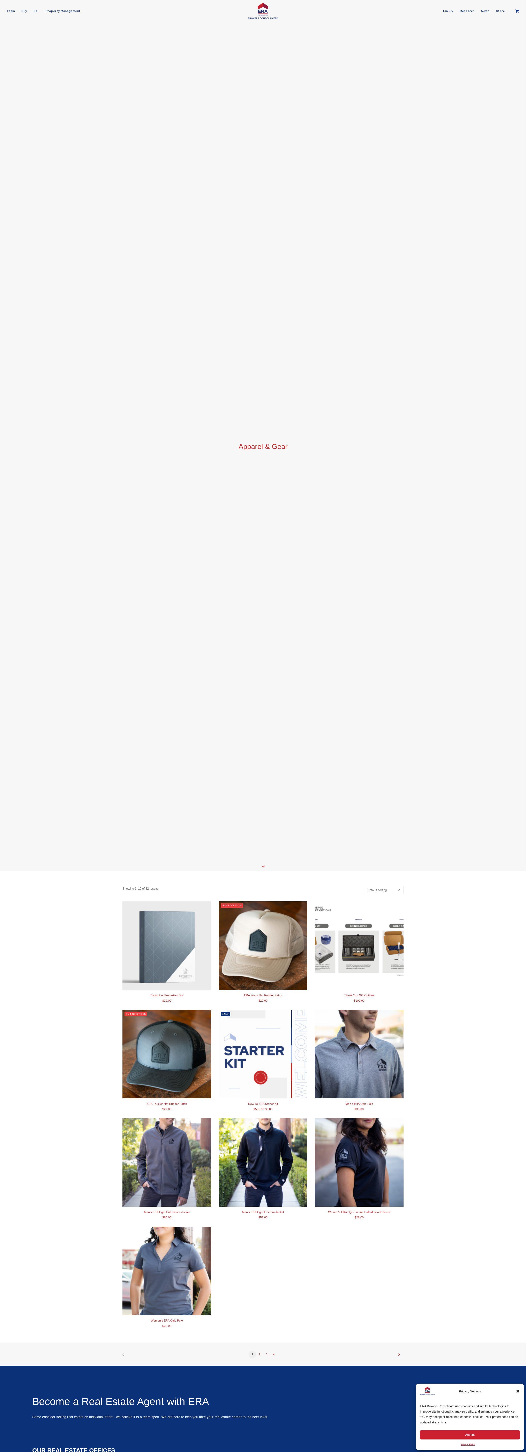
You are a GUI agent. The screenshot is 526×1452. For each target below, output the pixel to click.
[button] (518, 1391)
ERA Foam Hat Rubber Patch (263, 995)
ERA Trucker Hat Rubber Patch (167, 1103)
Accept (470, 1434)
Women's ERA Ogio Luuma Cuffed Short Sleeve (359, 1212)
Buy (24, 11)
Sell (36, 11)
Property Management (63, 11)
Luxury (448, 11)
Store (500, 11)
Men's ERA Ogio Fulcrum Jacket (263, 1212)
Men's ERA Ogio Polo (359, 1103)
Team (11, 11)
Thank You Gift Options (359, 995)
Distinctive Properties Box (166, 995)
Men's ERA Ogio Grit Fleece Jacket (167, 1212)
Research (467, 11)
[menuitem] (12, 11)
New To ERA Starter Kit (263, 1103)
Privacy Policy (468, 1444)
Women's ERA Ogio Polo (167, 1320)
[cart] (517, 11)
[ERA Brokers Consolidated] (263, 11)
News (485, 11)
